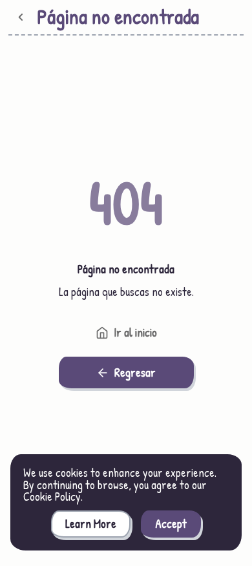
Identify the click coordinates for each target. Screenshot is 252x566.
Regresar (135, 372)
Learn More (90, 524)
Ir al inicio (135, 332)
